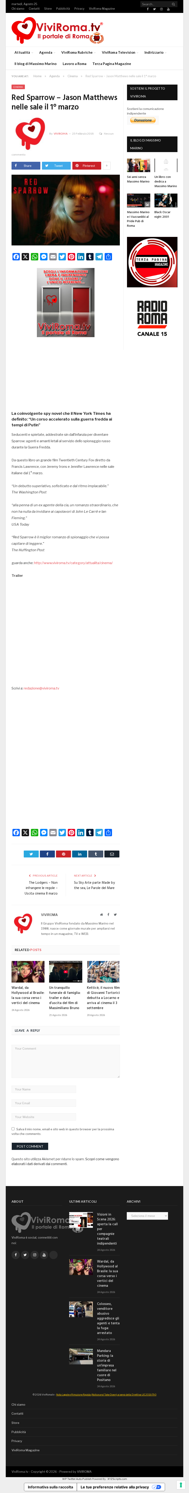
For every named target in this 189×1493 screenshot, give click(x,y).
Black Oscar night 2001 (162, 215)
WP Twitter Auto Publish (77, 1479)
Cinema (18, 86)
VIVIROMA (84, 1471)
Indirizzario (154, 52)
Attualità (22, 52)
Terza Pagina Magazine (111, 64)
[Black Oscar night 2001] (166, 200)
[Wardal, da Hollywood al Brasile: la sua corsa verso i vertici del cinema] (28, 972)
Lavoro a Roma (75, 64)
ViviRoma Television (119, 52)
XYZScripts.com (117, 1479)
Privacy (79, 8)
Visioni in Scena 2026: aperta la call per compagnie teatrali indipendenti (107, 1229)
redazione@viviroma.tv (41, 688)
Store (48, 8)
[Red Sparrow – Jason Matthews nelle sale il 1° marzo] (66, 211)
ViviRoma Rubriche (77, 52)
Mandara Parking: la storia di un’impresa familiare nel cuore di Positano (106, 1366)
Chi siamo (18, 8)
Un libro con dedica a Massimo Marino (165, 181)
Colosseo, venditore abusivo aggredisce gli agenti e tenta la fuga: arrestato (108, 1319)
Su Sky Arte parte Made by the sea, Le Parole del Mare (94, 885)
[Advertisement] (65, 372)
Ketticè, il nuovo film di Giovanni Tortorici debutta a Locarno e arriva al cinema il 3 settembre (103, 998)
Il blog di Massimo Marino (36, 64)
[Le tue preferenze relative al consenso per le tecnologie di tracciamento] (181, 1485)
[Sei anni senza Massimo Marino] (138, 165)
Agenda (45, 52)
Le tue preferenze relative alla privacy (115, 1487)
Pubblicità (63, 8)
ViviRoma (61, 133)
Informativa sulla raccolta (50, 1487)
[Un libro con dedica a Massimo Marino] (166, 165)
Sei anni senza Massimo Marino (138, 179)
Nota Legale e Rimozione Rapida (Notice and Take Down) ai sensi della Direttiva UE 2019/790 (106, 1394)
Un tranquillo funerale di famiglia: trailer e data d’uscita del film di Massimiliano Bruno (64, 998)
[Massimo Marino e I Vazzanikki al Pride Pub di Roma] (138, 200)
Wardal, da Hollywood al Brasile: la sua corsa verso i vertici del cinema (28, 995)
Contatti (34, 8)
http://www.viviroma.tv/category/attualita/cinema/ (73, 563)
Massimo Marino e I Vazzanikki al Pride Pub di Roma (138, 219)
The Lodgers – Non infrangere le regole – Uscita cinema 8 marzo (41, 888)
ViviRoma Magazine (102, 8)
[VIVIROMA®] (58, 29)
